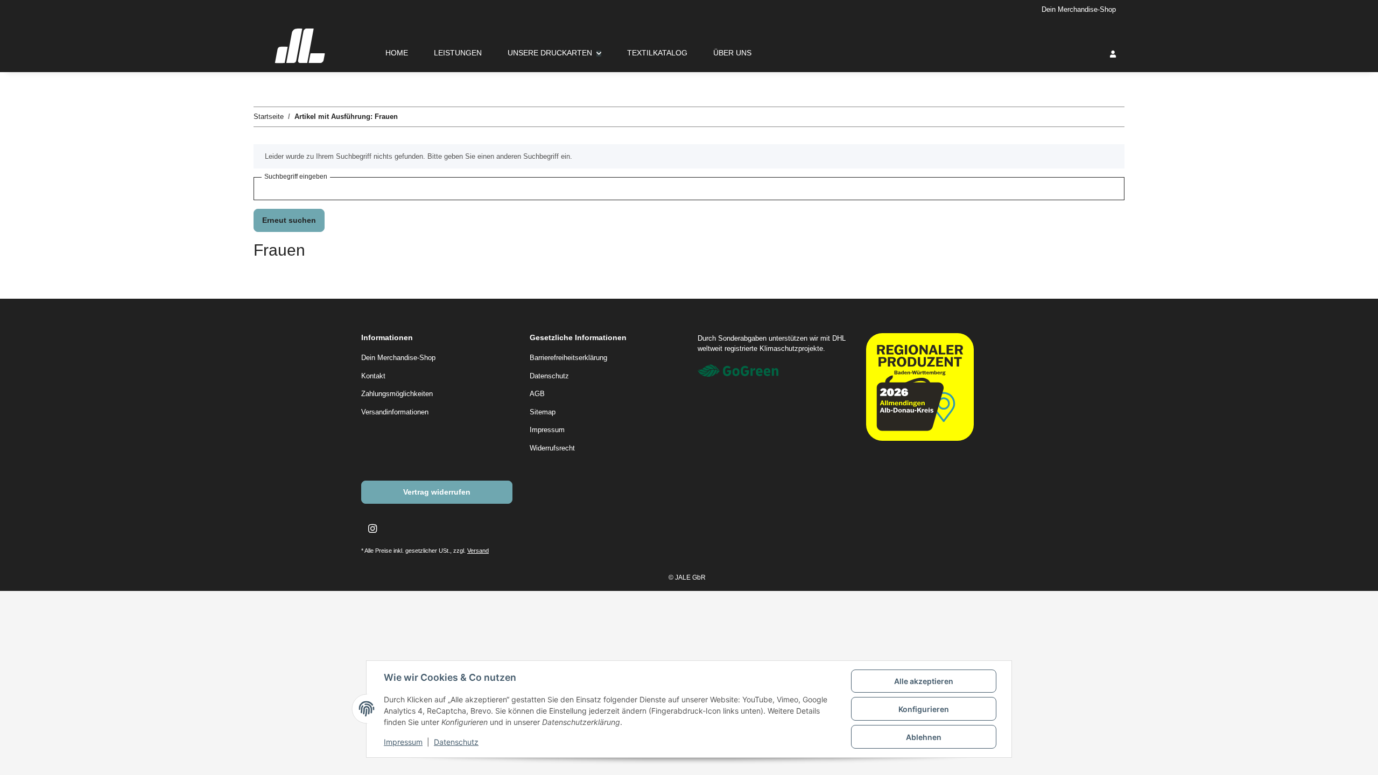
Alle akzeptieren (923, 681)
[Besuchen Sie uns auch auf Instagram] (372, 529)
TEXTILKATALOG (657, 52)
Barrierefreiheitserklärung (568, 358)
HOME (396, 52)
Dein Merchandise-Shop (1079, 9)
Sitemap (543, 412)
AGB (537, 394)
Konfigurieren (923, 709)
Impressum (403, 741)
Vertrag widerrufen (436, 492)
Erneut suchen (289, 220)
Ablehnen (923, 737)
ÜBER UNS (732, 52)
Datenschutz (456, 741)
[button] (1112, 54)
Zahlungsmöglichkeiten (397, 394)
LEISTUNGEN (458, 52)
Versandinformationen (394, 412)
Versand (478, 550)
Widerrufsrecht (552, 448)
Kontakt (373, 376)
